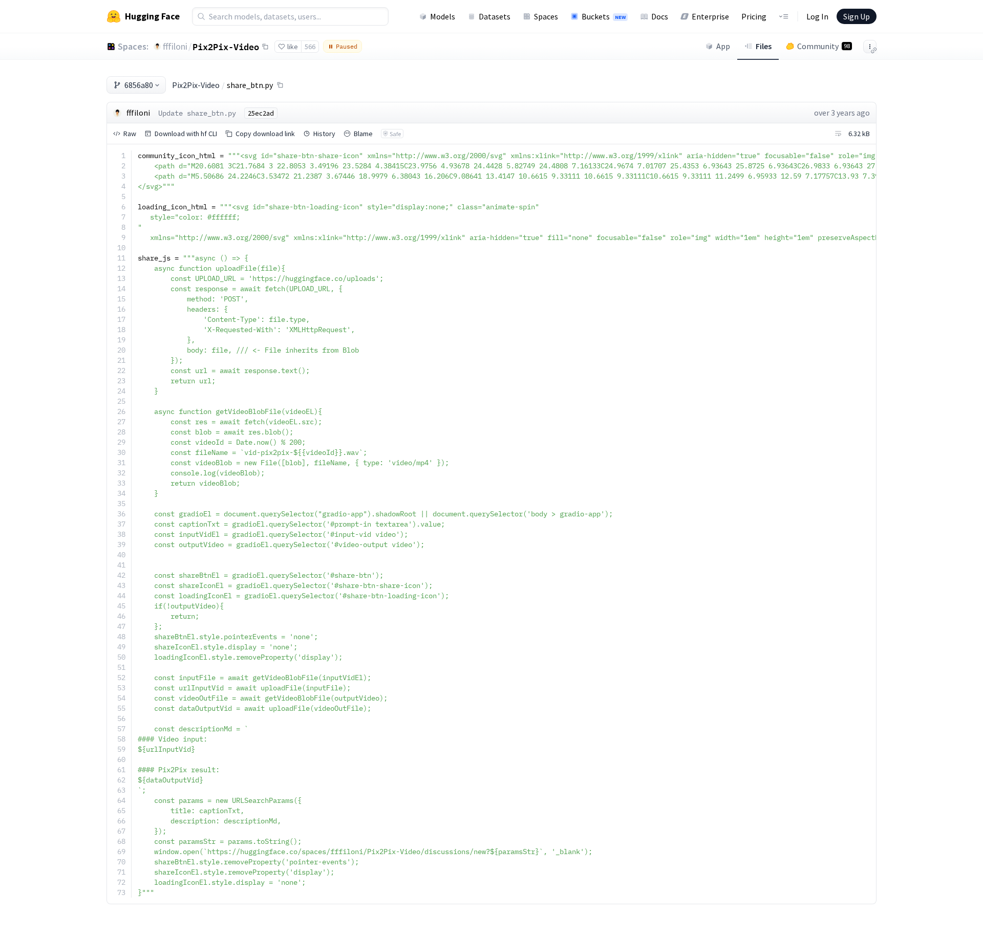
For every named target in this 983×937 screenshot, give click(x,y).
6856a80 (138, 85)
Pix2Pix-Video (226, 46)
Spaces (546, 16)
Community (823, 46)
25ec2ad (261, 113)
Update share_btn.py (197, 113)
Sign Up (856, 16)
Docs (659, 16)
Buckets (604, 16)
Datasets (494, 16)
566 (310, 46)
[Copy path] (280, 85)
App (723, 46)
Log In (817, 16)
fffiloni (175, 46)
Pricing (753, 16)
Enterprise (710, 16)
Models (442, 16)
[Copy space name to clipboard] (265, 46)
